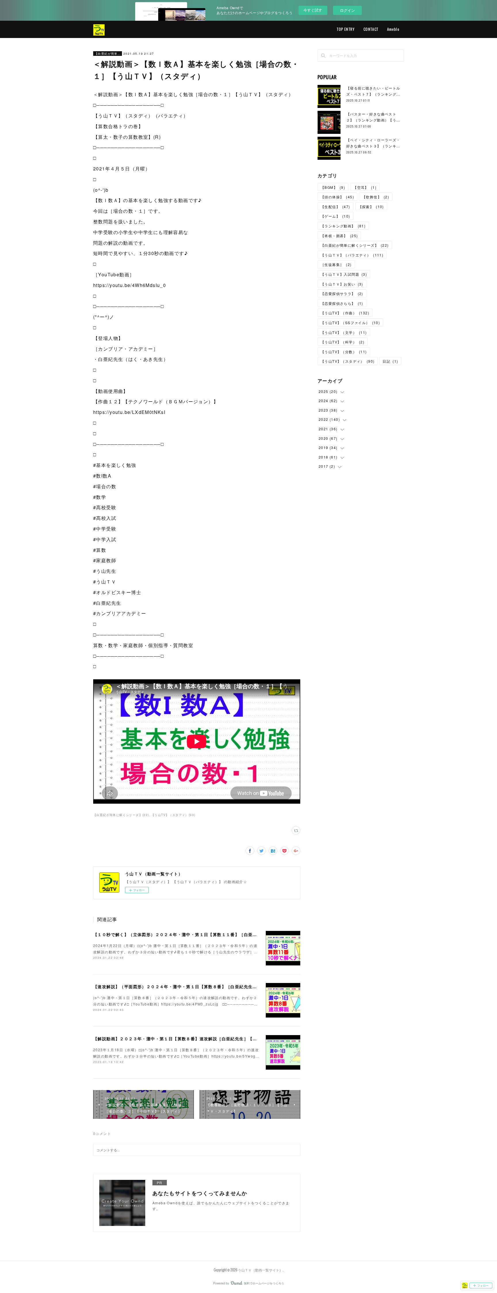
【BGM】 (333, 187)
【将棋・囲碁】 (339, 235)
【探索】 (371, 206)
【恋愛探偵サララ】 (342, 293)
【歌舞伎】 (375, 196)
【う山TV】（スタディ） (347, 361)
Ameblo (393, 29)
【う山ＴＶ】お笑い (342, 284)
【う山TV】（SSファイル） (350, 322)
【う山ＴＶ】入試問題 (344, 274)
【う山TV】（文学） (344, 332)
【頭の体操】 (337, 196)
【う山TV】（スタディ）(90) (173, 815)
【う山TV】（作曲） (345, 312)
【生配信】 (335, 206)
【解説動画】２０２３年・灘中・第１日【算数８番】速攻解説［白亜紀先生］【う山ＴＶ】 (184, 1038)
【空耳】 (364, 187)
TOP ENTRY (346, 29)
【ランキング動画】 (343, 225)
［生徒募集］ (336, 264)
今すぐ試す (312, 10)
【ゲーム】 (335, 216)
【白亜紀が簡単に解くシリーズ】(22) (121, 815)
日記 (390, 361)
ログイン (347, 10)
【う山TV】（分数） (344, 351)
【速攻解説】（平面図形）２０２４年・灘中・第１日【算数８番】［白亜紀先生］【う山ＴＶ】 (188, 986)
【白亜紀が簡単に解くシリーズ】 (108, 54)
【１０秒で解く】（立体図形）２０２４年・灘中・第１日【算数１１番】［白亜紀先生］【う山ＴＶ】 (195, 934)
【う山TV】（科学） (342, 341)
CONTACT (371, 29)
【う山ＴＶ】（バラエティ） (352, 254)
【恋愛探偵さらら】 (342, 303)
